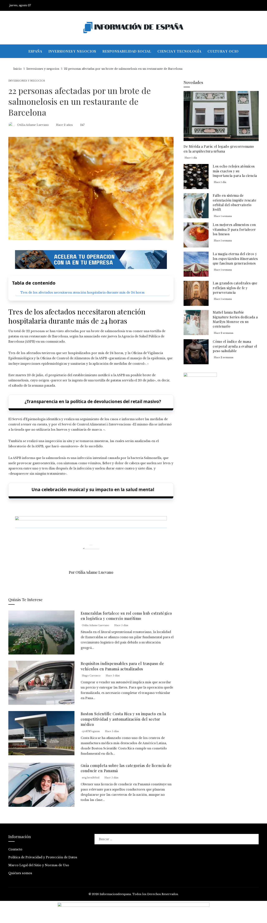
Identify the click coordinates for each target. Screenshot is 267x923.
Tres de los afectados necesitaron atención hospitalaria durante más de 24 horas (82, 292)
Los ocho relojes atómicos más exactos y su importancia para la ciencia (235, 171)
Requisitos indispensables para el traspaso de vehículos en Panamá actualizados (122, 666)
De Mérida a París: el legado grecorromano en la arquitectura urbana (219, 148)
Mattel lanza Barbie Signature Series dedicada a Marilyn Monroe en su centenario (235, 319)
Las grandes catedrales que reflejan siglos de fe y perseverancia (235, 288)
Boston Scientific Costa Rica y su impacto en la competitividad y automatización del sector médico (123, 719)
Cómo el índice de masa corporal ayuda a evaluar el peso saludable (235, 346)
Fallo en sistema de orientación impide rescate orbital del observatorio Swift (234, 202)
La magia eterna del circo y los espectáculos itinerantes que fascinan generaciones (235, 258)
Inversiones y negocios (26, 81)
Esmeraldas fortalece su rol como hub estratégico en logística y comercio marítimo (126, 615)
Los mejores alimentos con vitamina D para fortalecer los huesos (234, 229)
